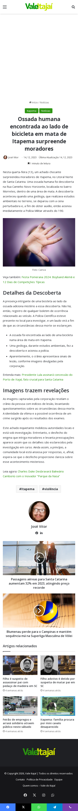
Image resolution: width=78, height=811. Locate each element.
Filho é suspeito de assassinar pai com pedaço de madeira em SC (20, 682)
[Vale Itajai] (39, 7)
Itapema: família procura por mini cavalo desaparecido (57, 723)
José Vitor (13, 157)
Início (34, 102)
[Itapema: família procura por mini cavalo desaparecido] (58, 706)
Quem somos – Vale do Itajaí (39, 785)
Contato (20, 779)
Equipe (58, 779)
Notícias (44, 102)
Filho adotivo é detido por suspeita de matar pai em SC (58, 682)
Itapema (31, 110)
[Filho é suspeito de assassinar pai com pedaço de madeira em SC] (20, 665)
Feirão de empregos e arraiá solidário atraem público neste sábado (18, 723)
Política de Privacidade (40, 779)
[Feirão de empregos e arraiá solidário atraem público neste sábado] (20, 706)
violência (51, 489)
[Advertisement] (39, 58)
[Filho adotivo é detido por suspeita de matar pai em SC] (58, 665)
